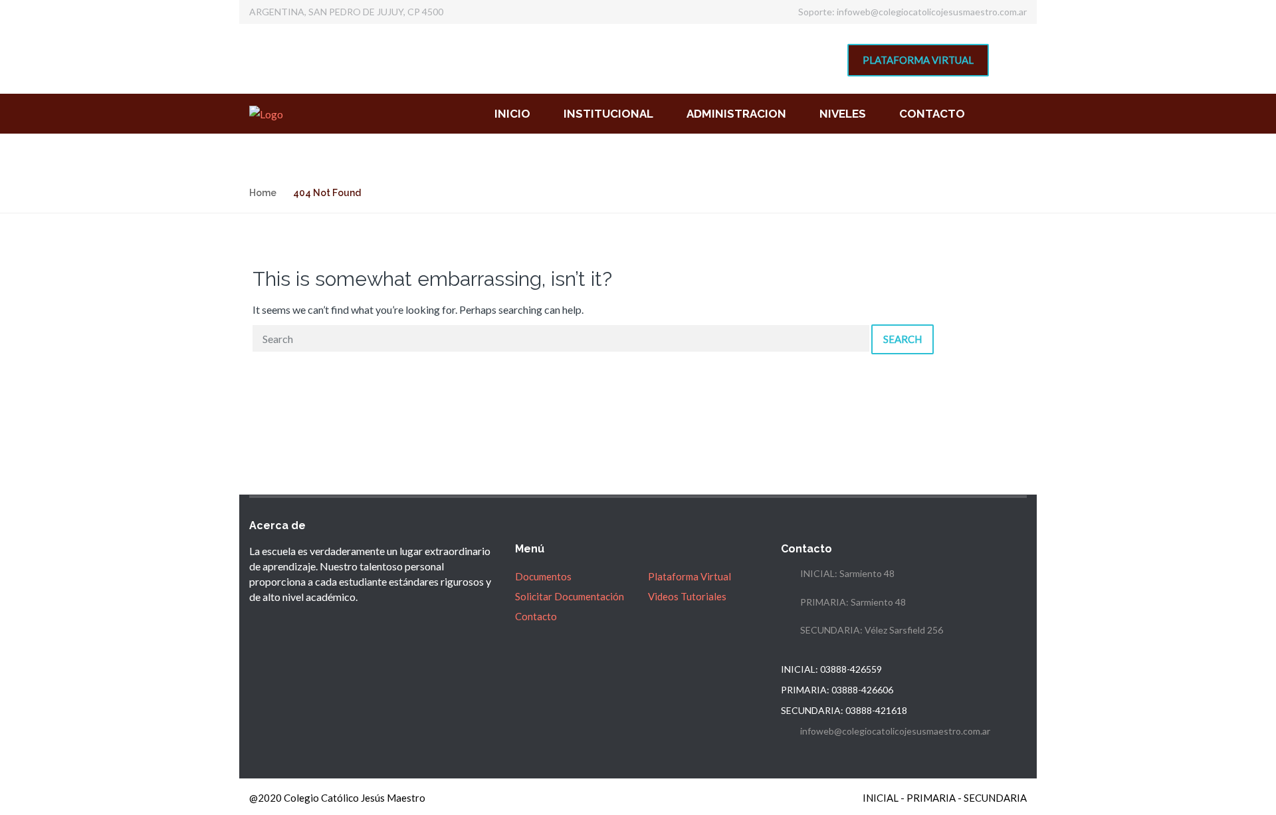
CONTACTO (932, 113)
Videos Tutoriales (687, 596)
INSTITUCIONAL (608, 113)
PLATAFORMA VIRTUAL (918, 60)
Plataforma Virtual (689, 576)
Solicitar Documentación (569, 596)
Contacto (536, 616)
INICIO (512, 113)
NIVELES (842, 113)
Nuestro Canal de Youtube (728, 51)
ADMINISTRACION (736, 113)
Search (902, 339)
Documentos (543, 576)
